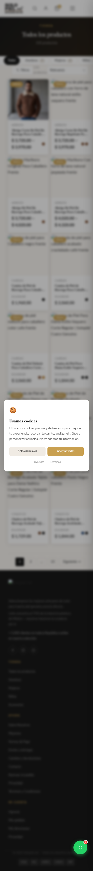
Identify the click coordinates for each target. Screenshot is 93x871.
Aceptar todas (65, 451)
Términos (55, 462)
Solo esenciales (27, 451)
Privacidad (38, 462)
